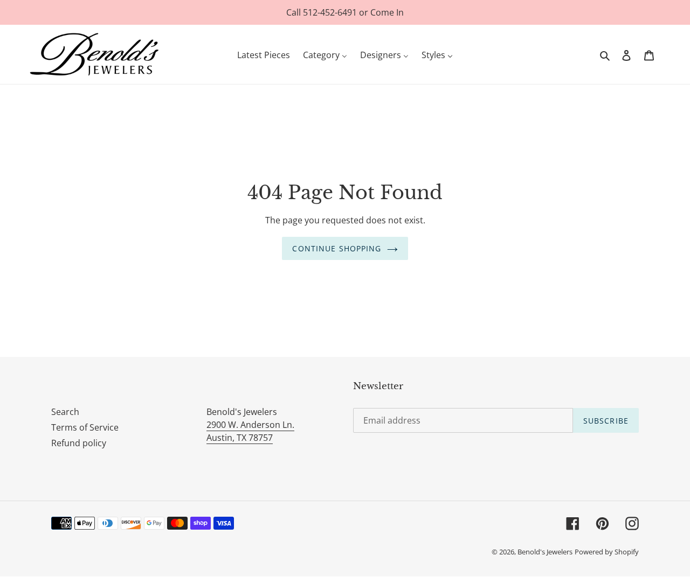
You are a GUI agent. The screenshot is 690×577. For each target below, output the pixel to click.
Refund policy (78, 443)
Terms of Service (85, 427)
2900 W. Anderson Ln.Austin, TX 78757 (250, 431)
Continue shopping (336, 248)
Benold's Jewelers (545, 552)
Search (65, 412)
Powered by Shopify (607, 552)
